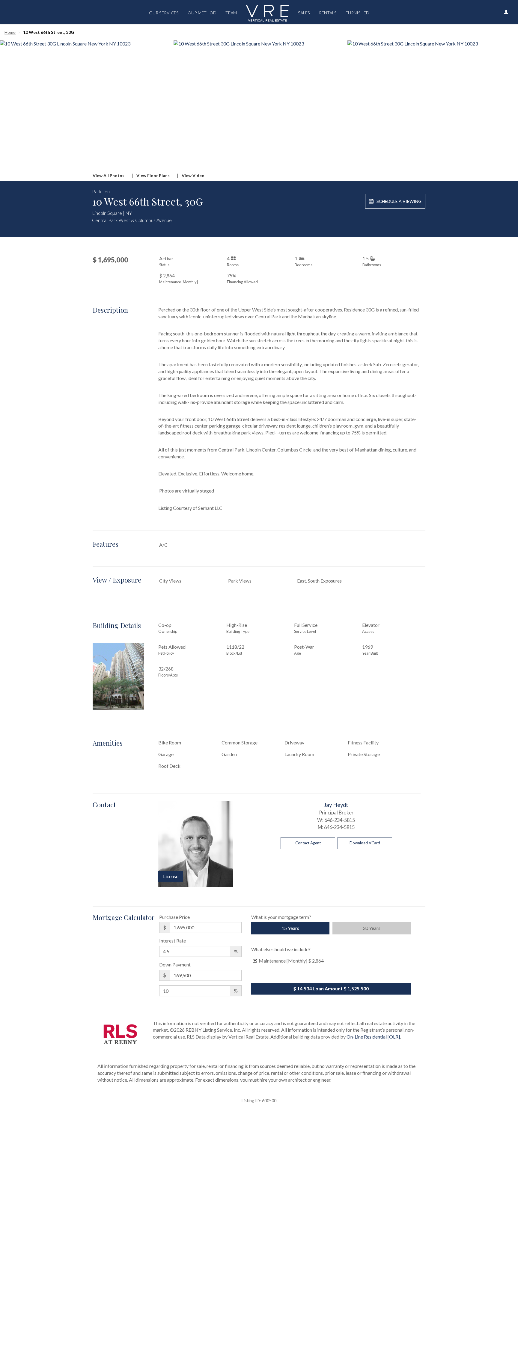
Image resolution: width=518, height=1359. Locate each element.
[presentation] (15, 101)
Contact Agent (308, 842)
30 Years (371, 928)
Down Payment (175, 964)
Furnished (357, 12)
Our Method (202, 12)
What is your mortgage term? (281, 917)
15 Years (290, 928)
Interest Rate (172, 940)
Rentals (328, 12)
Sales (304, 12)
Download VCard (365, 842)
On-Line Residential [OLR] (373, 1036)
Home (10, 32)
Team (231, 12)
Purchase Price (174, 917)
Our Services (164, 12)
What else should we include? (281, 949)
